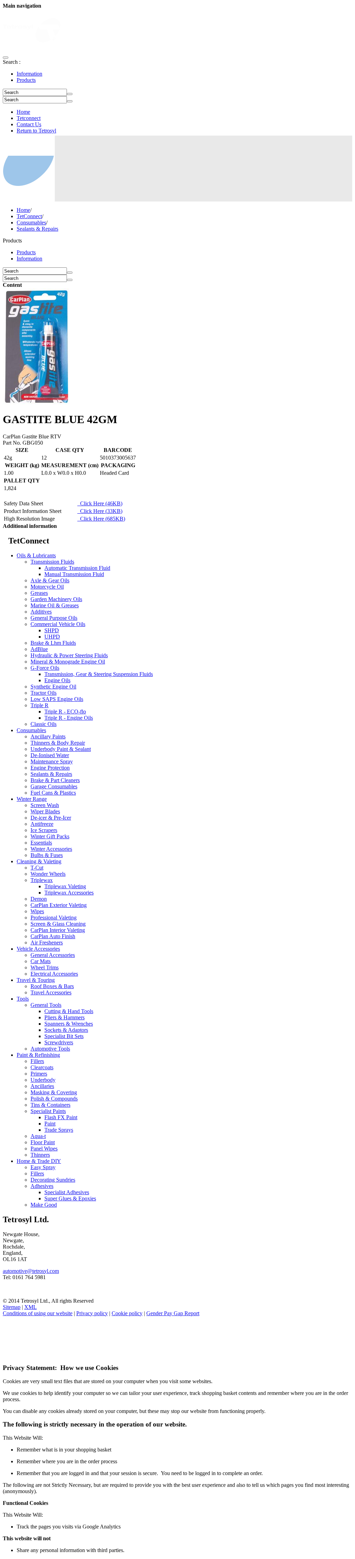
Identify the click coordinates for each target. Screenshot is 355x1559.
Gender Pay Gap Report (172, 1313)
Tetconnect (29, 118)
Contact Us (29, 124)
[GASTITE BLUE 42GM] (36, 402)
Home (23, 112)
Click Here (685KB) (101, 519)
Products (26, 80)
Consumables (31, 222)
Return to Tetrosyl (36, 131)
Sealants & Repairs (37, 229)
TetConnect (29, 216)
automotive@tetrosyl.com (31, 1271)
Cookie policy (127, 1313)
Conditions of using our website (37, 1313)
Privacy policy (92, 1313)
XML (30, 1307)
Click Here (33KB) (99, 511)
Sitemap (11, 1307)
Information (29, 74)
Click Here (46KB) (99, 503)
